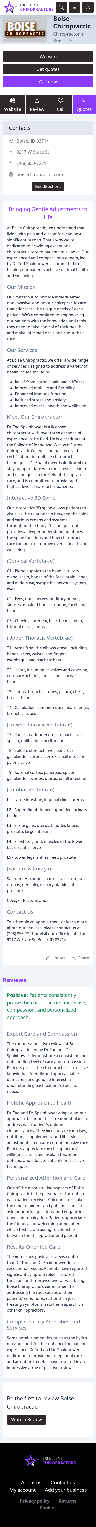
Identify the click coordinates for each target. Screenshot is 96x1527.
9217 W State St (32, 152)
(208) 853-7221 (31, 163)
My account (22, 1490)
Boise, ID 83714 (32, 141)
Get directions (48, 186)
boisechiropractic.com (39, 174)
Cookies (48, 1508)
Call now (48, 82)
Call (60, 109)
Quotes (84, 109)
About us (31, 1482)
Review (37, 109)
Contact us (63, 1482)
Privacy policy (34, 1501)
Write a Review (26, 1419)
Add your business (66, 1490)
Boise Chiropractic (72, 22)
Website (48, 56)
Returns (67, 1501)
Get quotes (48, 69)
